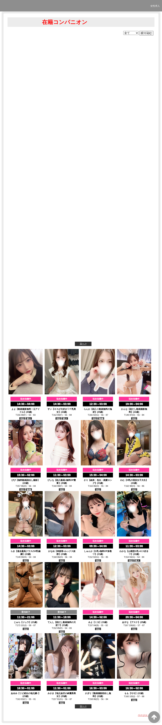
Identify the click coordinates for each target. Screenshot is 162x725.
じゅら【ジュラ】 (22, 622)
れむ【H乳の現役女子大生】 (134, 480)
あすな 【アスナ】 (131, 622)
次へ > (83, 343)
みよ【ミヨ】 (94, 622)
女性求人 (155, 6)
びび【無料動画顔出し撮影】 (25, 480)
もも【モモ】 (131, 693)
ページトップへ (146, 715)
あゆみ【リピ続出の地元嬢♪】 (25, 693)
